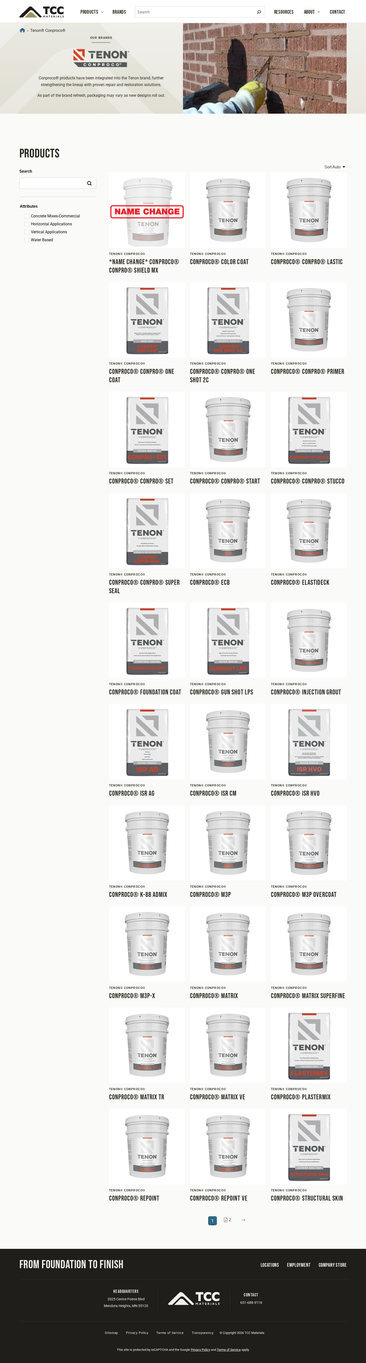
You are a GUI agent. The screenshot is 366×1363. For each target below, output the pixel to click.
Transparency (203, 1333)
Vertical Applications (49, 232)
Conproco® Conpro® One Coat (142, 376)
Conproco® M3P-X (132, 996)
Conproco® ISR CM (213, 793)
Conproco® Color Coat (219, 262)
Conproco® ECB (210, 583)
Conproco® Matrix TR (136, 1097)
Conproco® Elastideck (300, 583)
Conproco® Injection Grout (306, 692)
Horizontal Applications (51, 224)
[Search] (259, 12)
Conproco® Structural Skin (307, 1198)
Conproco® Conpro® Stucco (308, 481)
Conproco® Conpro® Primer (308, 372)
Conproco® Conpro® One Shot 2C (222, 376)
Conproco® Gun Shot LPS (221, 692)
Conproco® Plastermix (301, 1097)
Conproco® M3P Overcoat (304, 895)
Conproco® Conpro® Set (141, 481)
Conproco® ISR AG (132, 793)
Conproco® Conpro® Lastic (307, 262)
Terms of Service (169, 1333)
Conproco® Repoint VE (218, 1198)
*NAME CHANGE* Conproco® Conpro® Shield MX (144, 266)
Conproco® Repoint (134, 1198)
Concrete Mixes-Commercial (55, 216)
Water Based (42, 240)
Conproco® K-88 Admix (138, 895)
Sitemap (111, 1333)
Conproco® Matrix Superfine (308, 996)
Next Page (243, 1220)
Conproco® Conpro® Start (225, 481)
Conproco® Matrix (214, 996)
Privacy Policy (137, 1333)
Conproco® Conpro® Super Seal (144, 587)
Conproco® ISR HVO (295, 793)
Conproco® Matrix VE (217, 1097)
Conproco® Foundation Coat (145, 692)
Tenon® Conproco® (127, 254)
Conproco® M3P (210, 895)
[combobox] (200, 12)
